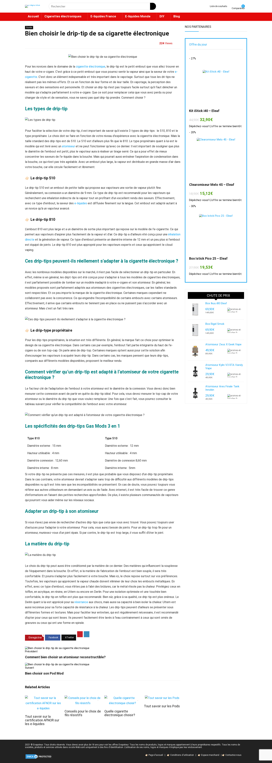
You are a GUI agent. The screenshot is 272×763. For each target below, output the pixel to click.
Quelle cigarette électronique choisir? (119, 713)
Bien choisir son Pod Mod (44, 673)
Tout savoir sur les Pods (162, 706)
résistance (81, 602)
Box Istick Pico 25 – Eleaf (208, 258)
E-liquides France (103, 16)
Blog (176, 16)
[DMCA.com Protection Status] (39, 755)
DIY (161, 16)
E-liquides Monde (137, 16)
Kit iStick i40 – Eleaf (204, 111)
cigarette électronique (90, 66)
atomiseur (68, 146)
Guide (29, 27)
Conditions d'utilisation (182, 755)
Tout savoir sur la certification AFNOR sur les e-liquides (42, 720)
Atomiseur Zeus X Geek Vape (223, 344)
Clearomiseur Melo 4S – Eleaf (211, 185)
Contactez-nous (233, 755)
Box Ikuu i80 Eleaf (216, 303)
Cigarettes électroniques (62, 16)
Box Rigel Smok (214, 324)
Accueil (33, 16)
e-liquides (80, 203)
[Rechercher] (153, 6)
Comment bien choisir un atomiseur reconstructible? (65, 657)
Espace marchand (210, 755)
